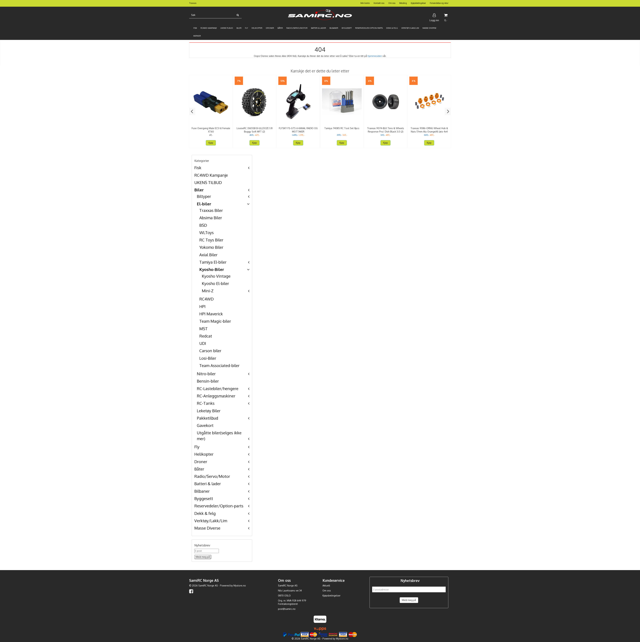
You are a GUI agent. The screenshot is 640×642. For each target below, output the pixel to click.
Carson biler (210, 350)
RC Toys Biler (211, 239)
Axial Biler (208, 254)
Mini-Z (208, 290)
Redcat (205, 336)
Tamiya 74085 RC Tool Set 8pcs (341, 128)
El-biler (204, 203)
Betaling (403, 3)
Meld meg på (409, 600)
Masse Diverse (207, 528)
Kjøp (210, 142)
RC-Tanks (205, 403)
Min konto (365, 3)
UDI (202, 343)
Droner (200, 461)
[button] (192, 111)
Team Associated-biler (219, 365)
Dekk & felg (205, 513)
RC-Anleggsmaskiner (216, 395)
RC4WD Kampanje (211, 175)
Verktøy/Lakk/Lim (210, 520)
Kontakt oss (379, 3)
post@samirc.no (287, 608)
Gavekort (205, 425)
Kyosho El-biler (215, 283)
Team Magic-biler (215, 321)
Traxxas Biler (211, 210)
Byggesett (203, 498)
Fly (197, 446)
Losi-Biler (207, 358)
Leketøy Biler (208, 410)
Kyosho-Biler (211, 269)
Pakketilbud (207, 418)
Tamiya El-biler (212, 262)
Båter (199, 468)
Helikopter (204, 454)
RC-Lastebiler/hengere (217, 388)
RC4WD (206, 298)
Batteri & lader (207, 483)
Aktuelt (326, 585)
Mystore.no (240, 585)
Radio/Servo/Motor (212, 476)
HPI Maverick (211, 313)
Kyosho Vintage (216, 276)
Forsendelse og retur (439, 3)
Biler (199, 189)
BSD (203, 225)
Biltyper (204, 196)
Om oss (391, 3)
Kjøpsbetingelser (418, 3)
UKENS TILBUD (208, 182)
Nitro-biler (206, 373)
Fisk (197, 167)
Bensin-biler (208, 381)
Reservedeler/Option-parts (218, 505)
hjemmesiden (375, 56)
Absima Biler (210, 217)
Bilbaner (202, 491)
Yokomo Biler (211, 247)
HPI (202, 306)
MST (203, 328)
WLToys (206, 232)
